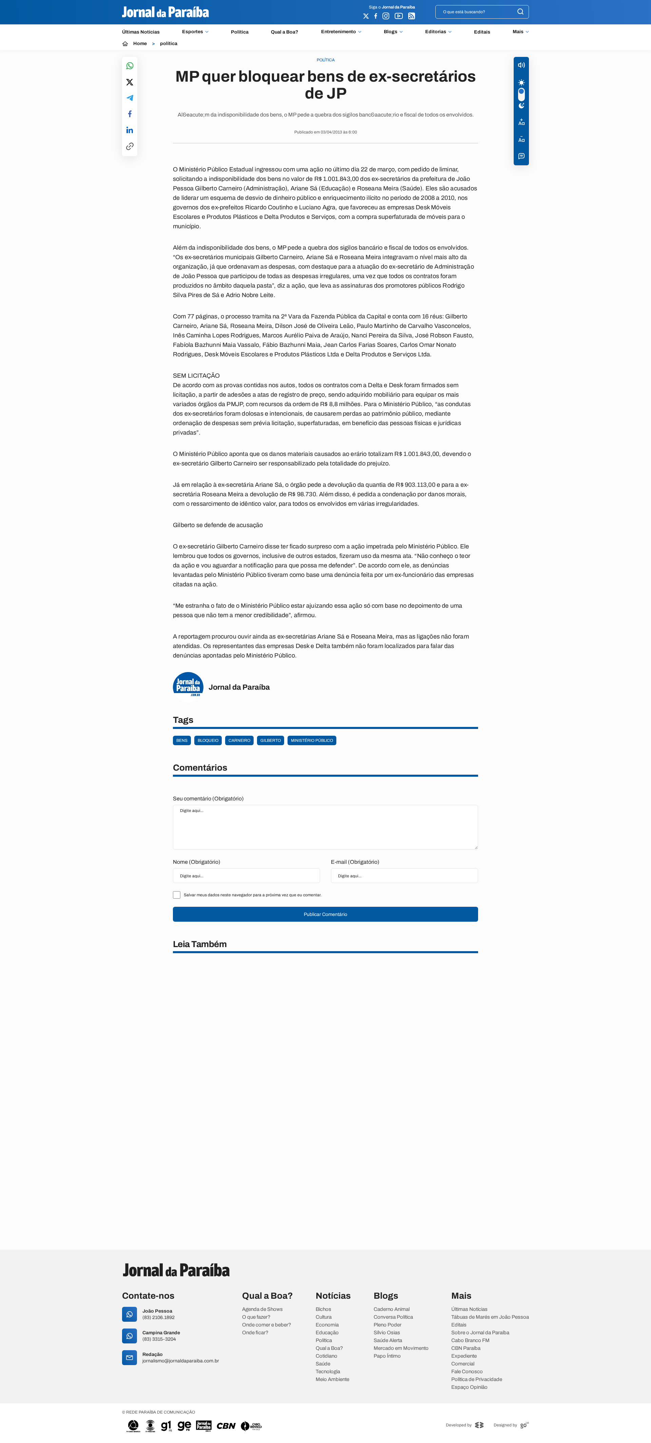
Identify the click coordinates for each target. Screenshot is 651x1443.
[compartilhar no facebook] (130, 114)
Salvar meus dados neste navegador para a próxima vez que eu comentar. (252, 895)
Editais (482, 32)
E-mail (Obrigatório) (355, 862)
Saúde (323, 1363)
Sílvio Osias (387, 1332)
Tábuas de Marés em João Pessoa (490, 1317)
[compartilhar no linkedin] (129, 130)
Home (140, 43)
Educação (327, 1332)
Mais (518, 31)
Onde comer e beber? (266, 1324)
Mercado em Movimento (401, 1348)
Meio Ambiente (332, 1379)
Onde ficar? (255, 1332)
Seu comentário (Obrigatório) (208, 798)
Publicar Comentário (325, 914)
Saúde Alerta (388, 1340)
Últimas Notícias (141, 32)
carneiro (239, 740)
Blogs (390, 31)
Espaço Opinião (469, 1387)
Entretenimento (338, 31)
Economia (327, 1324)
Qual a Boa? (284, 32)
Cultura (324, 1317)
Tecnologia (328, 1371)
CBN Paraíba (465, 1348)
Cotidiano (326, 1356)
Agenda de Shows (262, 1309)
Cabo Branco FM (470, 1340)
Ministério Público (312, 740)
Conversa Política (393, 1317)
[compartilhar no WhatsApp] (130, 66)
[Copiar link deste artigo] (130, 147)
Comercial (462, 1363)
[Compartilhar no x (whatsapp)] (129, 82)
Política (240, 32)
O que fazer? (256, 1317)
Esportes (192, 31)
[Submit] (520, 12)
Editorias (435, 31)
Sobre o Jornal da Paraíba (480, 1332)
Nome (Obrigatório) (196, 862)
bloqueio (208, 740)
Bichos (323, 1309)
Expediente (464, 1356)
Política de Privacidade (476, 1379)
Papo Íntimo (387, 1356)
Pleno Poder (387, 1324)
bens (182, 740)
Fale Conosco (467, 1371)
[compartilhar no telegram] (129, 98)
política (168, 43)
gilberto (270, 740)
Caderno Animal (392, 1309)
